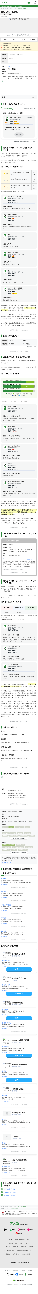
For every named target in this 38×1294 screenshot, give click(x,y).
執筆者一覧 (7, 1247)
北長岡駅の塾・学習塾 (10, 1192)
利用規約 (31, 1247)
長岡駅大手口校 (6, 1023)
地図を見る (5, 884)
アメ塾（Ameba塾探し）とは (22, 1239)
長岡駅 (15, 8)
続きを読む (19, 134)
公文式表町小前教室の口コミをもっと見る (24, 142)
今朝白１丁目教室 (6, 905)
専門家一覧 (15, 1247)
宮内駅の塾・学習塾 (9, 1195)
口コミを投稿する (8, 108)
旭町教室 (3, 892)
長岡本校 (4, 1095)
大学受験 (22, 1229)
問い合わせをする (6, 862)
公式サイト (19, 969)
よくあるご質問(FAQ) (27, 1254)
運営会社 (8, 1254)
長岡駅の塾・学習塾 (9, 1189)
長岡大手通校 (6, 960)
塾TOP (2, 8)
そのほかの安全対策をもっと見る (19, 852)
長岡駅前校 (5, 1009)
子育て (31, 1229)
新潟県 (6, 8)
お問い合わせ (16, 1254)
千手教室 (3, 918)
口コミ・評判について (31, 108)
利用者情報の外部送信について (24, 1250)
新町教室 (3, 931)
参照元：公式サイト (31, 559)
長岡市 (11, 8)
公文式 (10, 66)
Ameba (12, 1274)
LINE (13, 1229)
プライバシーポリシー (8, 1250)
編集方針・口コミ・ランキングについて (19, 1243)
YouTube (20, 1233)
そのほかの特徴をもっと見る (19, 838)
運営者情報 (23, 1247)
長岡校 (4, 1071)
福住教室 (3, 879)
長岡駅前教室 (6, 1166)
